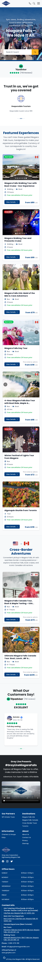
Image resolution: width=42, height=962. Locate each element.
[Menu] (38, 3)
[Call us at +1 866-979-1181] (30, 3)
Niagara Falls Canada (30, 820)
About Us (25, 834)
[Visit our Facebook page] (3, 861)
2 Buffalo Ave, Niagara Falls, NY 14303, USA (19, 913)
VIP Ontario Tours (8, 817)
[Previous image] (5, 167)
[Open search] (34, 3)
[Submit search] (35, 52)
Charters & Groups (9, 834)
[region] (21, 731)
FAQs (3, 837)
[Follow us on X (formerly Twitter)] (11, 861)
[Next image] (37, 167)
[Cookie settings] (4, 957)
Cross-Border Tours (29, 823)
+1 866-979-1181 (13, 943)
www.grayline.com (8, 953)
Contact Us (26, 837)
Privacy (25, 840)
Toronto (25, 826)
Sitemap (25, 843)
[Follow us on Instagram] (7, 861)
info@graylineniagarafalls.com (18, 947)
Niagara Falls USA (28, 817)
